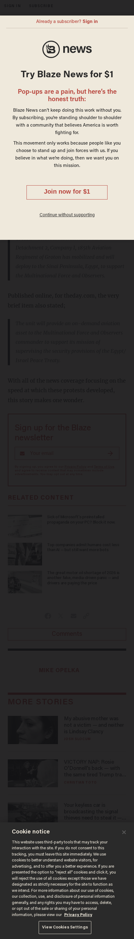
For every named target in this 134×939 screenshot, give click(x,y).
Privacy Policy (78, 915)
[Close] (124, 832)
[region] (67, 880)
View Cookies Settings (65, 927)
